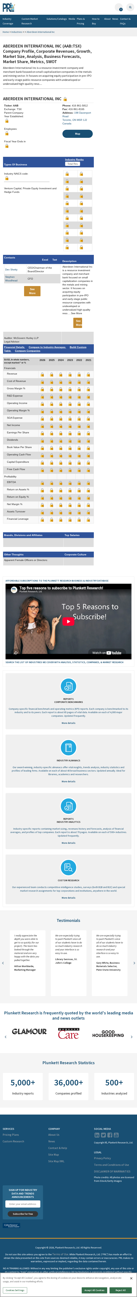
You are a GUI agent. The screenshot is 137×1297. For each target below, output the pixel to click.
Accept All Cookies (94, 1290)
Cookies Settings (15, 1290)
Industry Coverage (8, 21)
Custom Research (13, 1141)
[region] (68, 1285)
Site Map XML (56, 1161)
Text (54, 259)
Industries (16, 32)
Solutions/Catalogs (57, 18)
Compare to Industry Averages (47, 347)
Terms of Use (60, 1254)
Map (77, 133)
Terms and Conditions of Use (111, 1165)
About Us (53, 1135)
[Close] (131, 1278)
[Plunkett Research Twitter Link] (103, 1136)
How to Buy (96, 21)
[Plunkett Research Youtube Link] (116, 1136)
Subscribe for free (23, 1213)
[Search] (130, 7)
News (115, 18)
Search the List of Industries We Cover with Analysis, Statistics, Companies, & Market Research (64, 662)
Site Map (53, 1154)
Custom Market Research (30, 21)
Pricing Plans (11, 1135)
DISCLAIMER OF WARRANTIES (112, 1171)
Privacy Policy (102, 1158)
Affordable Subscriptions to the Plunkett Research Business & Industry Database (57, 580)
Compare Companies (27, 350)
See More (32, 291)
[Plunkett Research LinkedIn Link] (97, 1136)
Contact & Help (57, 1148)
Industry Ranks (74, 159)
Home (6, 32)
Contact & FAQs (125, 21)
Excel (45, 259)
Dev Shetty (11, 269)
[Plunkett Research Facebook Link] (110, 1136)
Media (72, 18)
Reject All (121, 1290)
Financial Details (14, 347)
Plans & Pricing (81, 21)
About (107, 18)
